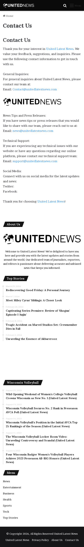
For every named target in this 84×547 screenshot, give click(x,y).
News (6, 481)
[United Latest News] (18, 5)
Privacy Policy (40, 540)
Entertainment (12, 487)
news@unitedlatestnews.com (33, 131)
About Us (57, 540)
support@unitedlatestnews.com (35, 161)
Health (7, 499)
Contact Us (72, 540)
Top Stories (10, 517)
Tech (6, 511)
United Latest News (59, 49)
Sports (7, 505)
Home (9, 15)
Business (8, 493)
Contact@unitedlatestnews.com (35, 89)
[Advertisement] (42, 360)
